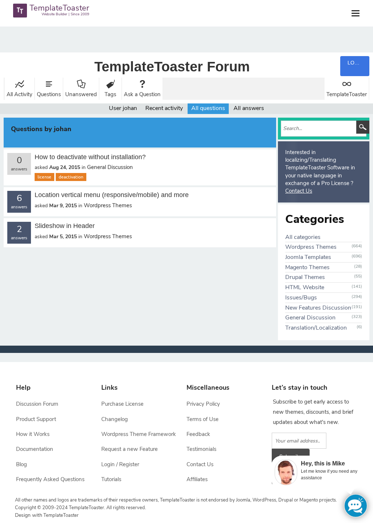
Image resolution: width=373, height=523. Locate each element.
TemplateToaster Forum (172, 66)
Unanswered (81, 94)
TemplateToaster (346, 94)
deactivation (71, 177)
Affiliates (197, 479)
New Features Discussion (318, 308)
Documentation (34, 449)
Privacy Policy (203, 404)
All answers (248, 108)
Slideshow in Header (65, 225)
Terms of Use (202, 419)
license (44, 177)
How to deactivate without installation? (90, 157)
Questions (49, 94)
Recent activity (164, 108)
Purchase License (122, 404)
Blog (21, 464)
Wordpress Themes (108, 205)
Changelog (114, 419)
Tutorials (111, 479)
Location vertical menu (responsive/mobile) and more (112, 194)
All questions (208, 108)
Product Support (36, 419)
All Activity (19, 94)
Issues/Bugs (301, 298)
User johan (123, 108)
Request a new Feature (129, 449)
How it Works (33, 434)
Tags (110, 94)
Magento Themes (307, 267)
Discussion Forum (37, 404)
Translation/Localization (316, 328)
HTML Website (304, 287)
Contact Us (298, 190)
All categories (303, 237)
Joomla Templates (308, 257)
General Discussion (110, 167)
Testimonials (201, 449)
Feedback (198, 434)
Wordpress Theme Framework (138, 434)
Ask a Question (142, 94)
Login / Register (120, 464)
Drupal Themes (305, 277)
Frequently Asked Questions (50, 479)
